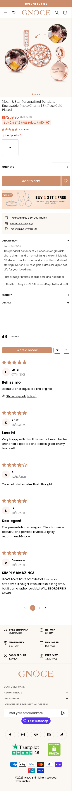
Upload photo (11, 135)
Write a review (27, 350)
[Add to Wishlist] (66, 181)
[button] (5, 13)
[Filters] (57, 350)
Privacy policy (22, 781)
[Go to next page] (46, 608)
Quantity (8, 167)
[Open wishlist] (14, 12)
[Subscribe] (63, 713)
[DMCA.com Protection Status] (54, 750)
